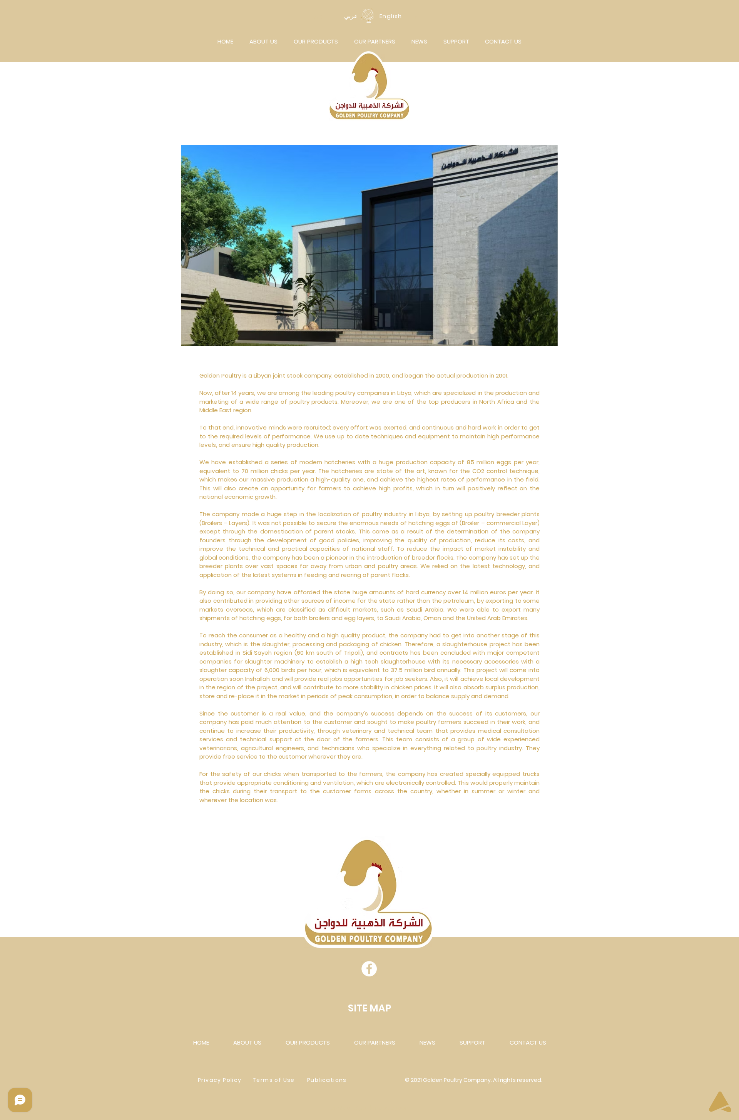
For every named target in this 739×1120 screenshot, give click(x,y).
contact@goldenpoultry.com (370, 1108)
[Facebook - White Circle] (369, 968)
